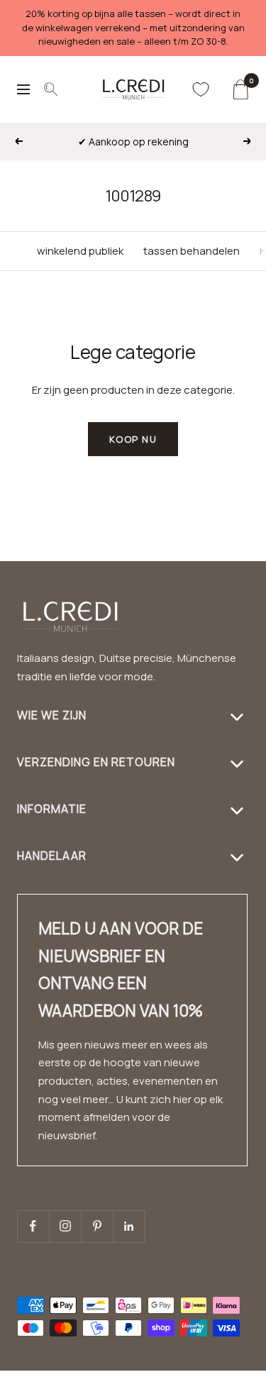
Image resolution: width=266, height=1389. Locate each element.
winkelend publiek (80, 250)
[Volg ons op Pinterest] (97, 1226)
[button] (220, 1380)
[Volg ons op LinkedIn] (129, 1226)
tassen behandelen (191, 250)
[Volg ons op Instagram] (65, 1226)
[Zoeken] (51, 89)
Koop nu (133, 439)
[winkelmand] (240, 89)
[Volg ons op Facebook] (33, 1226)
